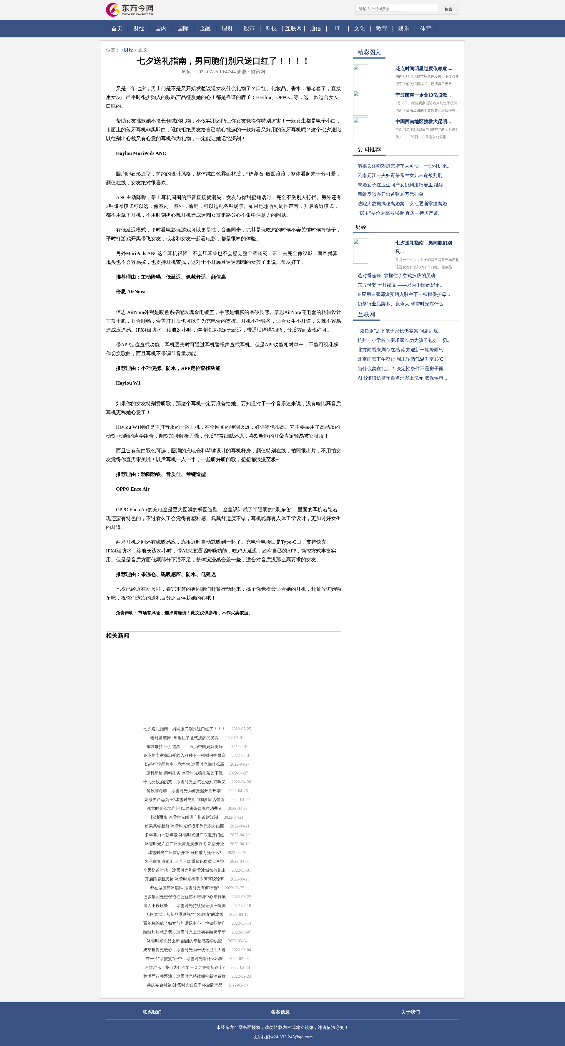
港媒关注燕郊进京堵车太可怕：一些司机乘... (404, 165)
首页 (116, 28)
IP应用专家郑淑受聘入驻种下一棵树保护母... (404, 294)
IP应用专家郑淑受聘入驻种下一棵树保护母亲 (185, 755)
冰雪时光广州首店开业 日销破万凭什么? (184, 852)
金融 (205, 28)
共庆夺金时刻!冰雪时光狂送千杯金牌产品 (184, 985)
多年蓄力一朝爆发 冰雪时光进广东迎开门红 (184, 835)
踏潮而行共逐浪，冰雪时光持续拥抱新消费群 (184, 976)
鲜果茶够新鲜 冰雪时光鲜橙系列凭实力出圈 (184, 826)
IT (337, 28)
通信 (315, 28)
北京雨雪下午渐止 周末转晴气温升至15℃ (400, 359)
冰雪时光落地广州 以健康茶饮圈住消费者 (184, 808)
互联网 (293, 28)
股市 (249, 28)
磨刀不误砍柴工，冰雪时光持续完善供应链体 (184, 905)
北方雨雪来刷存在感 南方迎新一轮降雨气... (402, 349)
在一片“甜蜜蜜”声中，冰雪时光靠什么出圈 (184, 958)
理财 (227, 28)
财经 (138, 28)
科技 (271, 28)
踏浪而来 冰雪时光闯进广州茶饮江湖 (184, 817)
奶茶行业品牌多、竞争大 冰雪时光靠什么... (402, 303)
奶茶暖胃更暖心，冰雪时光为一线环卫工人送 (184, 950)
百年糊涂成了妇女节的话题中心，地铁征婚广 (184, 923)
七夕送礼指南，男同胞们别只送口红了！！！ (184, 729)
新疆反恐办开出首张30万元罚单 (390, 194)
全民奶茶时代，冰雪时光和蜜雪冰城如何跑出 (184, 870)
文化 (359, 28)
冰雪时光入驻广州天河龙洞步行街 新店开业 (184, 844)
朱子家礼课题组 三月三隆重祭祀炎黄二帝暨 (184, 861)
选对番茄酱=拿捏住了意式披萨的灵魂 (184, 738)
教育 (381, 28)
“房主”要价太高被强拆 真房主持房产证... (400, 213)
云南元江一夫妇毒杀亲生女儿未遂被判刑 (400, 175)
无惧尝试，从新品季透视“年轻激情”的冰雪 (184, 914)
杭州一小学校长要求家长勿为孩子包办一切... (404, 340)
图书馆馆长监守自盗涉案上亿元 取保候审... (402, 377)
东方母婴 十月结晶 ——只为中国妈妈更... (400, 284)
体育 (425, 28)
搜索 (448, 9)
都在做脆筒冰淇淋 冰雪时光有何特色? (184, 888)
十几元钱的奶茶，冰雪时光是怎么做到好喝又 (184, 782)
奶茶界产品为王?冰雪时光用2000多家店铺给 (184, 799)
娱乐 (403, 28)
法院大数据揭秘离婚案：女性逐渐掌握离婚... (404, 203)
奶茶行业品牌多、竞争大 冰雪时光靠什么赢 (184, 764)
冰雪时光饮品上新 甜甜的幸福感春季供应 (184, 941)
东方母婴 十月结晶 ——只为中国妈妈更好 (184, 746)
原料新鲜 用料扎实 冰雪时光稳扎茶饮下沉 (184, 773)
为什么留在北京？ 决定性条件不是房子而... (402, 368)
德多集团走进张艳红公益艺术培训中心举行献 (184, 897)
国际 (183, 28)
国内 (161, 28)
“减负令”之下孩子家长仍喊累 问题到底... (400, 330)
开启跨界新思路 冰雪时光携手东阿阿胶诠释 (184, 879)
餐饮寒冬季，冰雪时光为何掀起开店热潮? (184, 791)
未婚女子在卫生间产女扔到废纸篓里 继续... (402, 184)
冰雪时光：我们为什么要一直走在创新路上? (184, 967)
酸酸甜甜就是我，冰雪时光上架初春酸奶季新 (184, 932)
